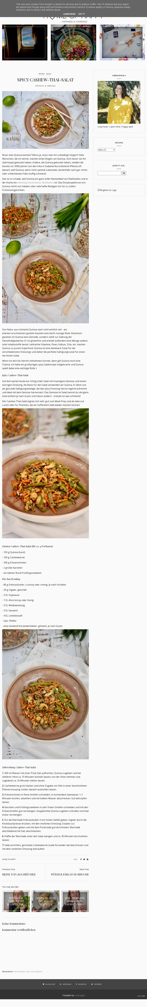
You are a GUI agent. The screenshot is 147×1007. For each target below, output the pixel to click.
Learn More (69, 14)
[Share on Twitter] (84, 859)
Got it (81, 14)
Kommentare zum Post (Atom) (27, 971)
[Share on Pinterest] (87, 859)
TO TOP (141, 996)
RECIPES (42, 74)
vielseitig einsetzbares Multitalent (35, 182)
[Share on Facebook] (80, 859)
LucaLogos (80, 995)
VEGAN (48, 74)
